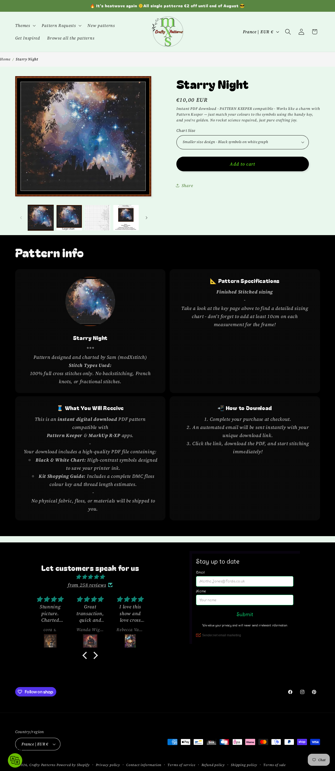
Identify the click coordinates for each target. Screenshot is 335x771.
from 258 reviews (87, 585)
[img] (90, 577)
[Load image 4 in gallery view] (126, 217)
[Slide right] (146, 217)
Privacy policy (108, 765)
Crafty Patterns (42, 765)
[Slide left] (21, 217)
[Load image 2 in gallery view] (69, 217)
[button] (25, 25)
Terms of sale (274, 765)
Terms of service (181, 765)
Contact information (143, 765)
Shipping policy (244, 765)
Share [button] (187, 185)
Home (5, 59)
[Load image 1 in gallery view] (40, 217)
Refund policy (213, 765)
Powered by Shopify (73, 765)
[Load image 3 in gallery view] (97, 217)
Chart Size (186, 130)
